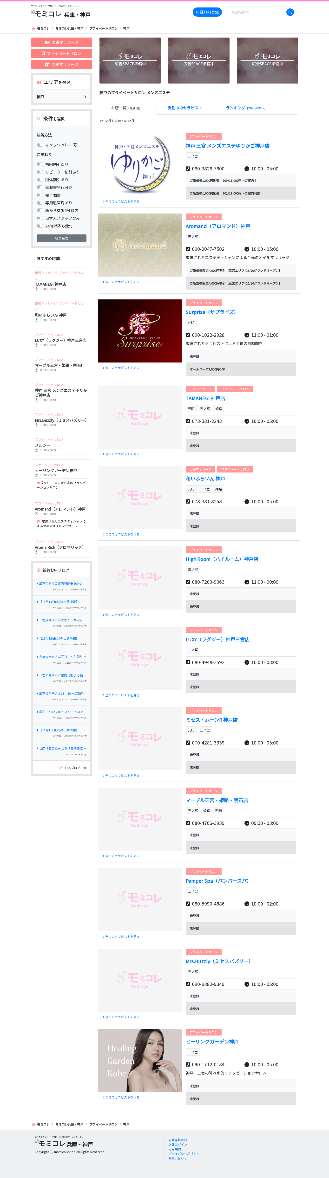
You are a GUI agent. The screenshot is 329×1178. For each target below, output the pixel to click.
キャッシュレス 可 (61, 145)
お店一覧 (126, 107)
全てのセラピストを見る (122, 201)
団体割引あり (56, 179)
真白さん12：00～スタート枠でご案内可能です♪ (73, 711)
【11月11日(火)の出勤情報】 (59, 730)
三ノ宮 (193, 156)
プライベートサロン (103, 28)
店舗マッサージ (65, 64)
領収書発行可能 (58, 187)
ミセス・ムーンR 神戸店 (76, 754)
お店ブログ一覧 (75, 767)
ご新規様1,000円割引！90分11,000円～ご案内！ (223, 180)
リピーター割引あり (62, 172)
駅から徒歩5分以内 (61, 210)
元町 (191, 322)
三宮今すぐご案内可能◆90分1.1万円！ (66, 583)
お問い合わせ (177, 1158)
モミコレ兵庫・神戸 (69, 28)
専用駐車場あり (58, 203)
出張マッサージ (65, 42)
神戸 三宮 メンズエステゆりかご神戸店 (69, 589)
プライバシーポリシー (184, 1153)
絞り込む (61, 238)
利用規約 (174, 1149)
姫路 (218, 408)
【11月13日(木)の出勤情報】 (59, 601)
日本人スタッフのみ (62, 218)
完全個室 (53, 195)
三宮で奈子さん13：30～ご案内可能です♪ (69, 693)
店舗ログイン (177, 1144)
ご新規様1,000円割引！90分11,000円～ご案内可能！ (226, 193)
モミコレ (43, 28)
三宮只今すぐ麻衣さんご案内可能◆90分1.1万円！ (74, 620)
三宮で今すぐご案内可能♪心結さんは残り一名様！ (75, 675)
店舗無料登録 (207, 12)
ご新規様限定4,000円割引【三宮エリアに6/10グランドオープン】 (236, 270)
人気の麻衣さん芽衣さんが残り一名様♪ (67, 656)
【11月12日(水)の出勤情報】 (59, 638)
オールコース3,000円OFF (207, 369)
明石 (218, 810)
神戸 (126, 28)
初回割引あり (56, 164)
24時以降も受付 (59, 226)
